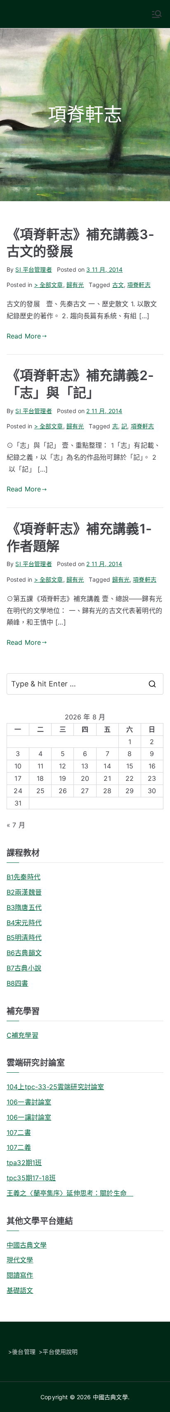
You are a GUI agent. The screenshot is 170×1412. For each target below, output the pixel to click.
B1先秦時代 (23, 877)
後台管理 (23, 1351)
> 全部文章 (48, 284)
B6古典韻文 (24, 953)
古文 (118, 284)
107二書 (19, 1132)
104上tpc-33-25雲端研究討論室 (55, 1087)
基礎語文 (20, 1290)
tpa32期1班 (24, 1162)
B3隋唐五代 (24, 907)
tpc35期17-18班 (31, 1178)
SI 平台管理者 (33, 269)
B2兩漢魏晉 (24, 892)
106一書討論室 (29, 1102)
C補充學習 (22, 1035)
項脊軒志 (139, 284)
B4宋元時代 (24, 923)
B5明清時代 (24, 937)
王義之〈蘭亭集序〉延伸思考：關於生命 (70, 1193)
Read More (24, 336)
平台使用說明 (60, 1351)
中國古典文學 (27, 1245)
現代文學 (20, 1260)
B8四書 (17, 983)
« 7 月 (16, 825)
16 (152, 766)
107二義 (19, 1147)
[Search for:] (85, 684)
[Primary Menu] (156, 14)
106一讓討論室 (29, 1117)
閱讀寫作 (20, 1275)
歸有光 (75, 284)
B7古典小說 (24, 968)
